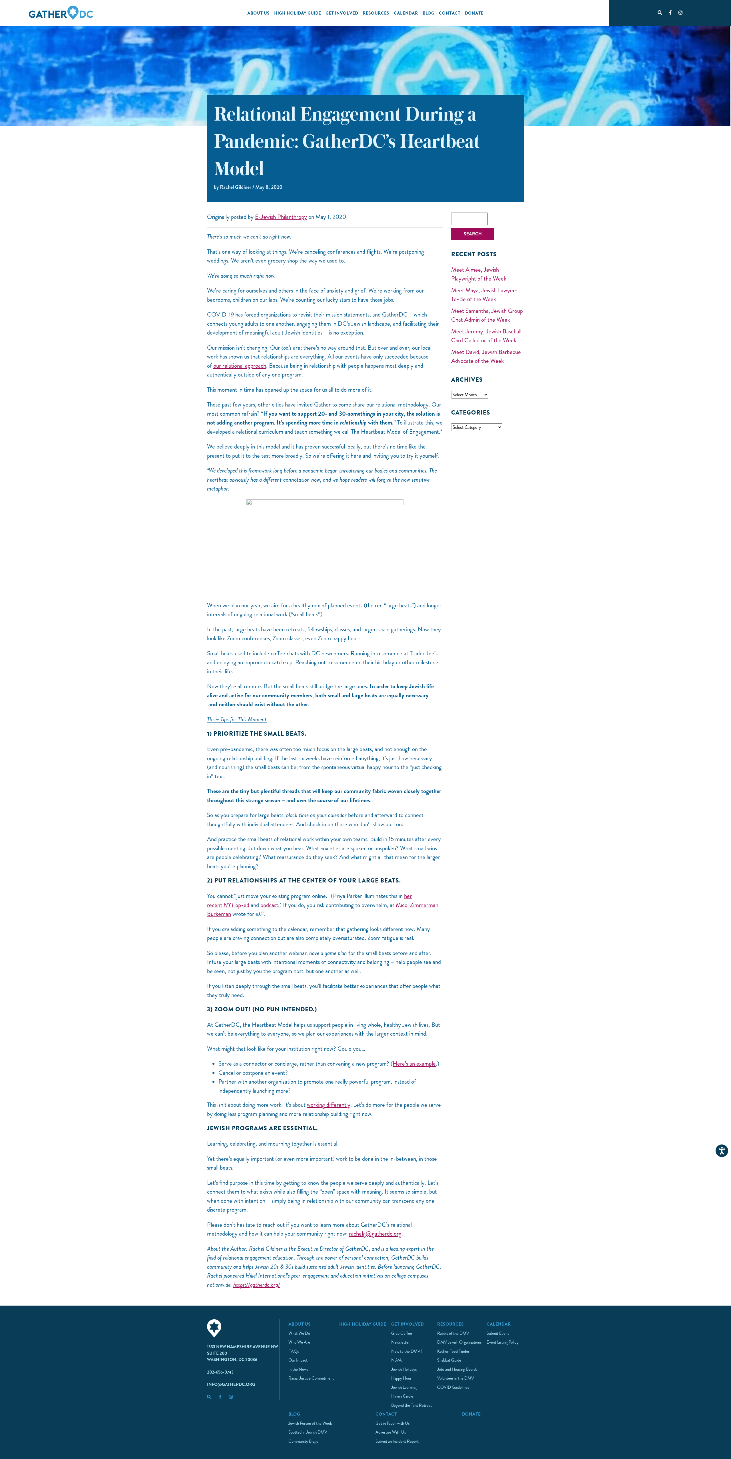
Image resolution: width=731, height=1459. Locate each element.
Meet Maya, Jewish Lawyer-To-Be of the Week (484, 295)
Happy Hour (401, 1378)
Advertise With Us (390, 1432)
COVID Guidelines (453, 1387)
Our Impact (298, 1360)
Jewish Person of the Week (310, 1423)
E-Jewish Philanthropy (281, 217)
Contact (449, 13)
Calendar (406, 13)
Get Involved (342, 13)
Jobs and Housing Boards (457, 1369)
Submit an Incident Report (397, 1441)
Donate (474, 13)
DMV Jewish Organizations (459, 1342)
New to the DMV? (406, 1351)
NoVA (396, 1360)
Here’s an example (414, 1063)
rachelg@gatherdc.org (375, 1233)
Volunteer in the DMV (455, 1378)
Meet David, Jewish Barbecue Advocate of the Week (486, 356)
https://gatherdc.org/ (256, 1284)
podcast (269, 905)
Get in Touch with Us (392, 1423)
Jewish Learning (404, 1387)
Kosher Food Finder (453, 1351)
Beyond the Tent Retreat (411, 1405)
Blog (428, 13)
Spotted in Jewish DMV (307, 1432)
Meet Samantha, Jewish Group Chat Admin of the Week (487, 315)
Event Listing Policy (503, 1342)
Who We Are (299, 1342)
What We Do (299, 1333)
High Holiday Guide (297, 13)
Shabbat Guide (449, 1360)
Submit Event (498, 1333)
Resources (376, 13)
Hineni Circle (402, 1396)
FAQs (293, 1351)
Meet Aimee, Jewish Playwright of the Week (478, 274)
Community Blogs (303, 1441)
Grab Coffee (401, 1333)
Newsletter (400, 1342)
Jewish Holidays (404, 1369)
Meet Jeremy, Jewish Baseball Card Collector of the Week (486, 336)
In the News (298, 1369)
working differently (328, 1104)
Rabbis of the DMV (453, 1333)
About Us (258, 13)
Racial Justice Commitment (311, 1378)
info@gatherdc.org (231, 1384)
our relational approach (239, 365)
